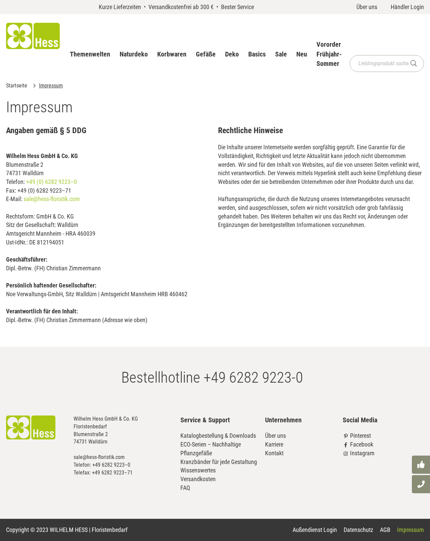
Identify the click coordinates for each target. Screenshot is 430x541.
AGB (385, 529)
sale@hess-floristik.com (52, 198)
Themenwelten (90, 54)
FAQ (185, 487)
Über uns (366, 6)
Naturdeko (134, 54)
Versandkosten (198, 478)
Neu (301, 54)
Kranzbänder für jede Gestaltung (218, 461)
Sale (281, 54)
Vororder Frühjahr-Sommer (329, 54)
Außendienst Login (315, 529)
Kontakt (274, 453)
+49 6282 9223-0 (253, 377)
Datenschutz (358, 529)
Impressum (410, 529)
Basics (257, 54)
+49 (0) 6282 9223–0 (51, 181)
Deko (232, 54)
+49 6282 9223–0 (111, 465)
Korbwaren (171, 54)
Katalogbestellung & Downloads (218, 435)
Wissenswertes (198, 470)
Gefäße (206, 54)
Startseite (17, 85)
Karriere (274, 444)
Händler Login (407, 6)
